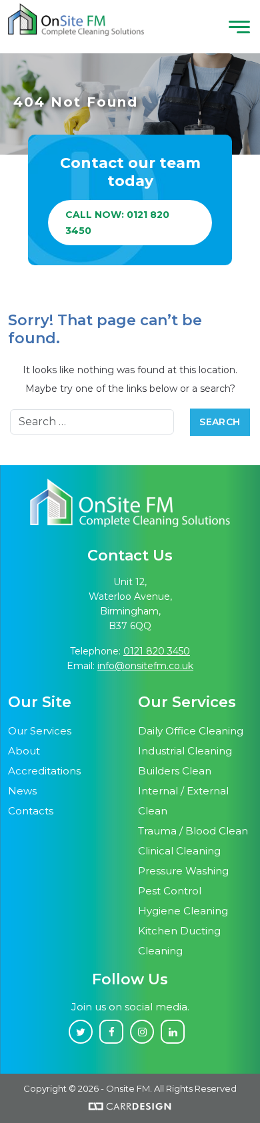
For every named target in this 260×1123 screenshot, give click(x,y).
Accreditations (44, 770)
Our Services (39, 730)
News (22, 790)
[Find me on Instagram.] (142, 1032)
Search (219, 422)
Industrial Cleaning (185, 750)
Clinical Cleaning (179, 850)
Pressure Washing (183, 870)
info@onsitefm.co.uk (145, 666)
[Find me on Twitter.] (81, 1032)
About (24, 750)
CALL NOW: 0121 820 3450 (117, 223)
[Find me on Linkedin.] (173, 1032)
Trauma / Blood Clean (193, 830)
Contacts (30, 810)
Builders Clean (174, 770)
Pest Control (169, 890)
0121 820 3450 (156, 651)
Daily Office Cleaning (190, 730)
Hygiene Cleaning (183, 910)
